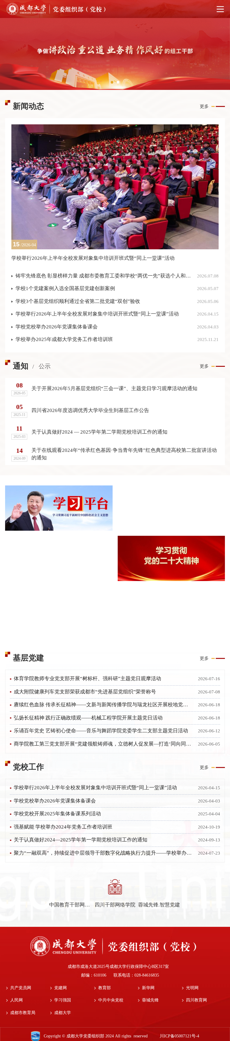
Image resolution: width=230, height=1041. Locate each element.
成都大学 (62, 1012)
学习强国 (62, 1000)
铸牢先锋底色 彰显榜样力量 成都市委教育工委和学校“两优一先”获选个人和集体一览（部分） (104, 276)
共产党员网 (20, 988)
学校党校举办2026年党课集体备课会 (57, 327)
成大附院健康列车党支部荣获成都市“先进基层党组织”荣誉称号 (85, 692)
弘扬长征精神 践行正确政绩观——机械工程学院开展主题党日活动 (88, 718)
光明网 (192, 988)
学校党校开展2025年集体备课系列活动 (57, 814)
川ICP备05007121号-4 (182, 1036)
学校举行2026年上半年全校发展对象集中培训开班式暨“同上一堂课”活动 (97, 314)
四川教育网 (196, 1000)
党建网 (60, 988)
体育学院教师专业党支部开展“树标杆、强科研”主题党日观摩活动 (87, 678)
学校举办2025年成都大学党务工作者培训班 (64, 339)
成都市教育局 (22, 1012)
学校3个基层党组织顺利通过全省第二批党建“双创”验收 (78, 301)
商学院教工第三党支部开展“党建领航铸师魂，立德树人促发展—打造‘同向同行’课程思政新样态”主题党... (103, 744)
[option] (115, 54)
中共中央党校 (110, 1000)
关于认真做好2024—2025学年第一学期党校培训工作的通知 (80, 840)
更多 (204, 106)
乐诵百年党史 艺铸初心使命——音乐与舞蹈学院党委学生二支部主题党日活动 (101, 731)
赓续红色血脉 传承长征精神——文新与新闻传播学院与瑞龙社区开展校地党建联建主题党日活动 (103, 704)
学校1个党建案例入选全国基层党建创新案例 (65, 288)
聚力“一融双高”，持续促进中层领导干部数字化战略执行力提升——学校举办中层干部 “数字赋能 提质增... (103, 853)
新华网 (148, 988)
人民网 (16, 1000)
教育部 (104, 988)
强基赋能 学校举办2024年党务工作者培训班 (63, 827)
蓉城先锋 (150, 1000)
